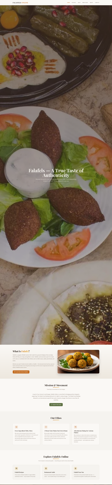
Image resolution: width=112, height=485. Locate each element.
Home (68, 2)
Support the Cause (57, 404)
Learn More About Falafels (22, 372)
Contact (97, 2)
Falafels (74, 2)
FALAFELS (20, 3)
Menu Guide (85, 2)
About (91, 2)
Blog (79, 2)
